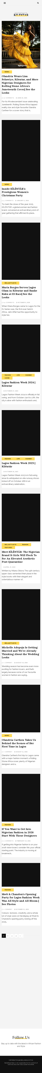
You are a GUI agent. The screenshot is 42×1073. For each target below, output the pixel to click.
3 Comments (8, 841)
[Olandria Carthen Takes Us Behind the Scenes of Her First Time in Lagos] (21, 708)
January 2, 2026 (22, 200)
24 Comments (9, 302)
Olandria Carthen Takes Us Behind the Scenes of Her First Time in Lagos (19, 743)
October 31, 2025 (22, 909)
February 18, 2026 (23, 841)
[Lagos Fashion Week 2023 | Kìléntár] (21, 433)
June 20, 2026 (22, 98)
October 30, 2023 (11, 471)
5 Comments (8, 200)
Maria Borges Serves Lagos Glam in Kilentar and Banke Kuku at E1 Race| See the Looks (19, 292)
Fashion (8, 375)
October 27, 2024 (11, 391)
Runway (29, 375)
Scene (7, 378)
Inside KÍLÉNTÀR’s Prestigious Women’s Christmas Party (15, 192)
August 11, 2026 (21, 751)
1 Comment (8, 662)
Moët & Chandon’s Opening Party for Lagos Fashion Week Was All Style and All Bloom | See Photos (21, 899)
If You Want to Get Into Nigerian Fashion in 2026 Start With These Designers (19, 832)
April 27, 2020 (10, 567)
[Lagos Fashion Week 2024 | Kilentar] (21, 348)
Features (8, 547)
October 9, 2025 (23, 302)
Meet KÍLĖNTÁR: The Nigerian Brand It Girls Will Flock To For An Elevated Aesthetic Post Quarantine (21, 556)
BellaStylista (10, 283)
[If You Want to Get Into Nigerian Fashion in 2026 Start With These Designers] (21, 798)
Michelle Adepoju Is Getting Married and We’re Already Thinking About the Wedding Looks (20, 652)
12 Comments (9, 98)
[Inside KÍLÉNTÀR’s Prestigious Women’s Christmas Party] (21, 150)
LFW (18, 375)
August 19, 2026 (21, 662)
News (7, 72)
